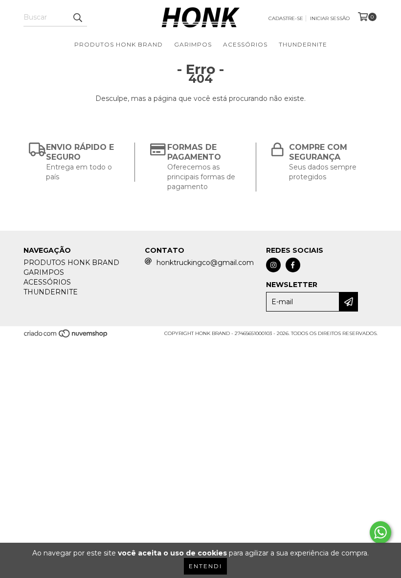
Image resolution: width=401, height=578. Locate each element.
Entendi (205, 566)
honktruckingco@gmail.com (205, 262)
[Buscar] (77, 17)
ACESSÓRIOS (245, 44)
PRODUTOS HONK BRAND (118, 44)
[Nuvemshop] (66, 337)
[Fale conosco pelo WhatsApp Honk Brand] (380, 532)
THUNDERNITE (303, 44)
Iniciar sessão (330, 18)
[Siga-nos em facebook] (293, 265)
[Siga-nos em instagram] (273, 265)
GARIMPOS (193, 44)
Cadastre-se (285, 18)
